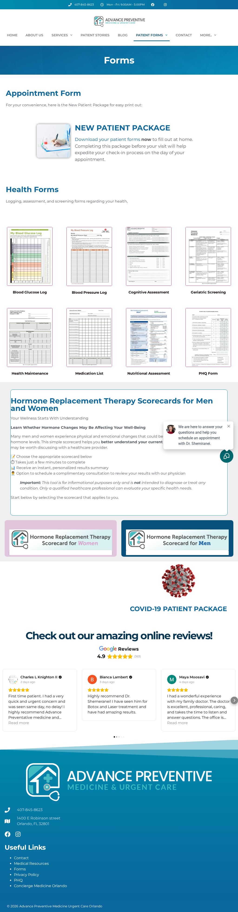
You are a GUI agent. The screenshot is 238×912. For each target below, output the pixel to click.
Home (12, 35)
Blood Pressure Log (89, 292)
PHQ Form (208, 373)
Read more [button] (18, 723)
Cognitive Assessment (149, 292)
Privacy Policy (26, 874)
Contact (184, 35)
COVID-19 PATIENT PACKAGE (178, 609)
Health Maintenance (30, 373)
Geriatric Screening (208, 292)
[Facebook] (7, 834)
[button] (3, 700)
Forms (20, 869)
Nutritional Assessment (148, 373)
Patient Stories (95, 35)
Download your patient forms (107, 139)
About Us (34, 35)
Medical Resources (31, 863)
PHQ (18, 880)
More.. (206, 35)
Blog (123, 35)
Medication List (89, 373)
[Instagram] (18, 834)
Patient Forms (149, 35)
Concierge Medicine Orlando (40, 886)
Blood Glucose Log (30, 292)
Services (60, 35)
